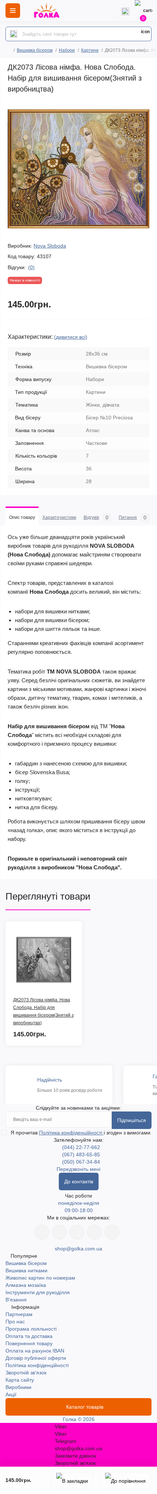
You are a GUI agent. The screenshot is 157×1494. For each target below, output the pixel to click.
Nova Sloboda (50, 246)
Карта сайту (19, 1380)
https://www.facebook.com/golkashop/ (42, 1232)
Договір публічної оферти (35, 1358)
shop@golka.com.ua (78, 1249)
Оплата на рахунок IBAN (34, 1351)
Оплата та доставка (29, 1336)
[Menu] (12, 10)
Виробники (18, 1387)
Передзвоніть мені (78, 1169)
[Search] (13, 34)
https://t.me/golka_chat (112, 1232)
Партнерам (18, 1314)
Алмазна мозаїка (25, 1285)
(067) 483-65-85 (81, 1154)
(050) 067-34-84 (81, 1162)
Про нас (15, 1321)
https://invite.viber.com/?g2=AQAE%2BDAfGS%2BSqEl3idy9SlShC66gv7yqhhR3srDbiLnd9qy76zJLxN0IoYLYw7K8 (94, 1232)
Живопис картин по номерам (40, 1278)
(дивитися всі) (70, 337)
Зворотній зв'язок (25, 1372)
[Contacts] (125, 10)
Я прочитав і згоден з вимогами (80, 1133)
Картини (90, 50)
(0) (31, 267)
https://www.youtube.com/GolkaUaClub (77, 1232)
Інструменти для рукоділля (37, 1292)
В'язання (16, 1300)
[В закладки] (72, 1480)
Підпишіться (131, 1120)
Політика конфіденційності (71, 1133)
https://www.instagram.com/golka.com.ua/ (59, 1232)
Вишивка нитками (26, 1270)
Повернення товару (29, 1343)
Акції (10, 1394)
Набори (67, 50)
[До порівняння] (125, 1480)
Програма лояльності (31, 1329)
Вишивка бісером (35, 50)
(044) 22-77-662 (81, 1147)
